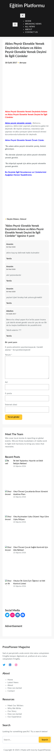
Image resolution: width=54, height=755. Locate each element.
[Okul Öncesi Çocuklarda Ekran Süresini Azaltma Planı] (8, 502)
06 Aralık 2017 (11, 314)
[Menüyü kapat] (22, 15)
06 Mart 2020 (10, 247)
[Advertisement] (27, 88)
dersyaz (22, 63)
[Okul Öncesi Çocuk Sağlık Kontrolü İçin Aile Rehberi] (8, 562)
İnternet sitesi (11, 405)
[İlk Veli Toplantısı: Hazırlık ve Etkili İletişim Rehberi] (8, 474)
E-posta (8, 393)
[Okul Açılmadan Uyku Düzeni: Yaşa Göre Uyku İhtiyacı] (8, 530)
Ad (6, 382)
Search (45, 740)
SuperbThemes (44, 750)
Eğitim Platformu (27, 5)
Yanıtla (9, 259)
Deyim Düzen (13, 219)
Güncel (23, 219)
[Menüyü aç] (15, 24)
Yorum (8, 355)
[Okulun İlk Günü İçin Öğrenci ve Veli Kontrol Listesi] (8, 592)
